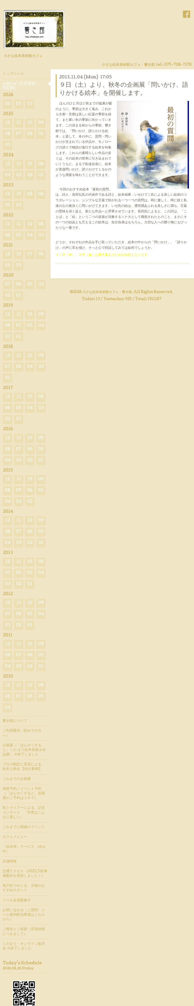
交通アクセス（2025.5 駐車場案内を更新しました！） (25, 873)
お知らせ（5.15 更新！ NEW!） (21, 86)
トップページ (13, 74)
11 (18, 123)
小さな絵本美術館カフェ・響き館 (107, 292)
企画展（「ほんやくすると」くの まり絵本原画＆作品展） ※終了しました (24, 750)
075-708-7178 (177, 65)
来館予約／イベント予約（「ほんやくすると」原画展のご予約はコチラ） (24, 793)
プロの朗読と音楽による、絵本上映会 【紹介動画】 (24, 767)
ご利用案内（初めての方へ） (22, 733)
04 (8, 175)
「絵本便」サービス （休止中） (24, 849)
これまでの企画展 (17, 779)
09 (41, 123)
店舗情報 (10, 862)
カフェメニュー (15, 837)
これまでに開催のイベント (24, 827)
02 (30, 175)
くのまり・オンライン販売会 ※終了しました (24, 946)
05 (18, 104)
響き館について (15, 721)
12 (7, 123)
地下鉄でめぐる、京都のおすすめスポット (24, 888)
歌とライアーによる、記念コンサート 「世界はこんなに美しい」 (24, 812)
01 (40, 175)
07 (18, 134)
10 (29, 123)
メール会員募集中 (17, 901)
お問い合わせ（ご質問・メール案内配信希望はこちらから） (24, 915)
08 (7, 134)
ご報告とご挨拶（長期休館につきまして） (24, 931)
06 (7, 104)
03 (30, 104)
